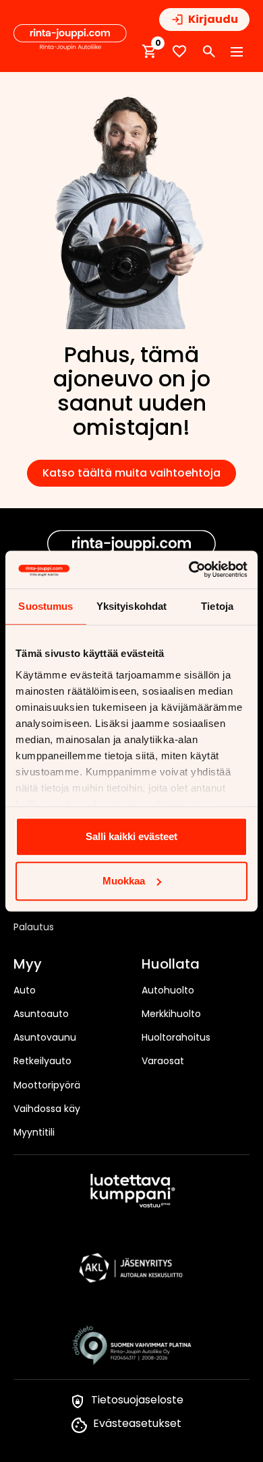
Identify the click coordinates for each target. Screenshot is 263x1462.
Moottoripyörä (46, 1085)
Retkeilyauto (42, 1061)
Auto (24, 990)
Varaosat (163, 1061)
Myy (27, 964)
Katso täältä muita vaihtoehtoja (131, 473)
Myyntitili (34, 1132)
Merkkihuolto (171, 1013)
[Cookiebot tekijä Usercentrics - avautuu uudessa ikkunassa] (189, 569)
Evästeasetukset (137, 1423)
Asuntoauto (41, 1013)
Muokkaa (124, 880)
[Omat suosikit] (179, 51)
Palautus (33, 927)
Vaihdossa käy (46, 1108)
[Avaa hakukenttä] (209, 52)
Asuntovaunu (44, 1037)
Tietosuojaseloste (137, 1399)
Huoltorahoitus (176, 1037)
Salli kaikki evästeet (131, 836)
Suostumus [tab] (45, 606)
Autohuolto (168, 990)
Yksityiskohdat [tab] (131, 606)
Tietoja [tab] (217, 606)
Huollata (171, 964)
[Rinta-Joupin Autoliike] (70, 37)
